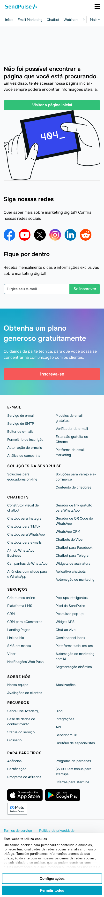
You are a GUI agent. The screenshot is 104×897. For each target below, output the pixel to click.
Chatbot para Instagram (25, 518)
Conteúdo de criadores (73, 487)
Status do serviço (21, 732)
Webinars (71, 19)
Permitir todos (52, 890)
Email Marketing (30, 19)
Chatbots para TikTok (23, 526)
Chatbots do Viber (70, 539)
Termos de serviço (18, 830)
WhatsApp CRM (68, 531)
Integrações (65, 719)
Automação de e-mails (24, 447)
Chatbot (53, 19)
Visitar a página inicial (52, 104)
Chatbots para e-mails (24, 542)
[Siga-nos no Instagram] (55, 235)
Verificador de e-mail (72, 428)
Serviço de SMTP (20, 423)
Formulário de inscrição (25, 439)
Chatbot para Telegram (73, 555)
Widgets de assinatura (73, 563)
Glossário (14, 740)
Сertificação (16, 769)
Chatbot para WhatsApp (26, 534)
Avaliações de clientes (24, 693)
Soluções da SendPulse (34, 466)
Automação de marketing (75, 579)
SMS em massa (19, 646)
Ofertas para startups (72, 782)
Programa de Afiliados (24, 777)
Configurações (52, 878)
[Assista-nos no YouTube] (24, 235)
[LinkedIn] (70, 235)
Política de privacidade (56, 830)
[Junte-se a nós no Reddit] (85, 235)
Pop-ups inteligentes (72, 597)
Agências (14, 761)
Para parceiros (24, 752)
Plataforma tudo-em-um (74, 646)
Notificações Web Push (25, 662)
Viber (11, 654)
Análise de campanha (23, 455)
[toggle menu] (97, 6)
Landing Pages (18, 630)
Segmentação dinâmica (74, 667)
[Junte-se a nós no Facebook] (9, 235)
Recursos (18, 702)
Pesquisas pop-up (69, 614)
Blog (59, 711)
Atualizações (65, 685)
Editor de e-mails (20, 431)
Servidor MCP (66, 735)
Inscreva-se (52, 374)
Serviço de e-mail (20, 415)
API (58, 727)
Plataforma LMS (19, 605)
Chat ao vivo (65, 630)
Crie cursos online (21, 597)
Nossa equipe (17, 685)
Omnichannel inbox (70, 638)
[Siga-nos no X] (40, 235)
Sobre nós (19, 676)
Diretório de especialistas (75, 743)
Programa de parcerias (73, 761)
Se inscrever (85, 288)
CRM (11, 614)
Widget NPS (65, 622)
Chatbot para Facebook (74, 547)
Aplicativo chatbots (71, 571)
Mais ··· (95, 19)
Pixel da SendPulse (70, 605)
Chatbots (18, 497)
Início (9, 19)
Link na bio (15, 638)
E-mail (14, 407)
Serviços (17, 589)
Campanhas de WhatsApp (27, 563)
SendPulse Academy (23, 711)
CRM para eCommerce (24, 622)
